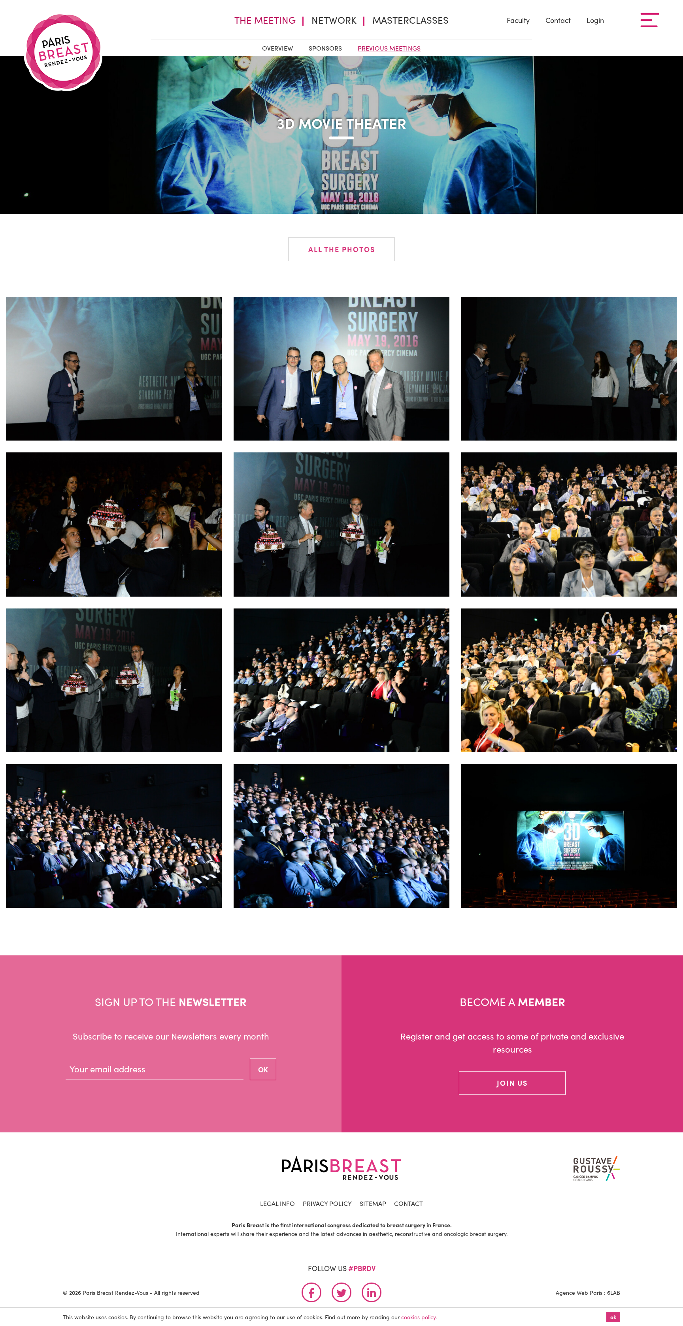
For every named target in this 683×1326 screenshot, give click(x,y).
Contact (558, 20)
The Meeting (265, 19)
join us (512, 1083)
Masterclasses (410, 19)
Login (595, 20)
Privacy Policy (327, 1203)
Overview (277, 47)
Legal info (277, 1203)
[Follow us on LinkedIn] (371, 1292)
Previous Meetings (389, 47)
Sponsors (325, 47)
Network (334, 19)
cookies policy (418, 1317)
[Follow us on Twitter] (341, 1292)
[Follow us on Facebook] (311, 1292)
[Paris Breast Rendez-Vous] (63, 51)
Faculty (518, 20)
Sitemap (373, 1203)
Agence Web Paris (579, 1292)
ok (613, 1317)
